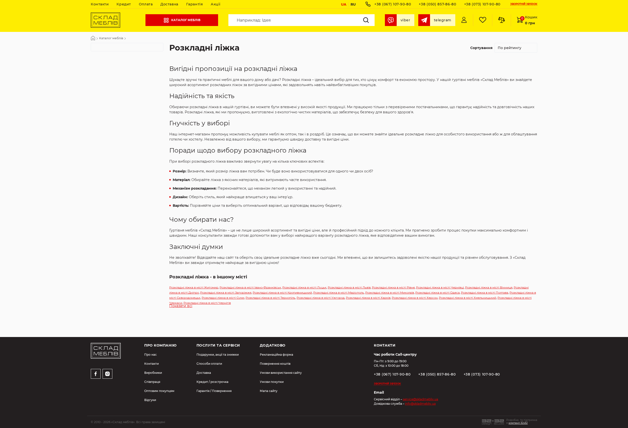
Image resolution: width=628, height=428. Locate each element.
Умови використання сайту (281, 373)
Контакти (100, 4)
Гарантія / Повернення (214, 391)
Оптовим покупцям (159, 391)
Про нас (150, 354)
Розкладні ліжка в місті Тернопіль (270, 297)
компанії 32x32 (518, 423)
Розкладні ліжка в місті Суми (223, 297)
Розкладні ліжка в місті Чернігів (207, 303)
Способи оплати (209, 363)
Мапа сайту (268, 391)
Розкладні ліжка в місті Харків (368, 297)
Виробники (153, 373)
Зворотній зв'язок (523, 4)
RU (353, 4)
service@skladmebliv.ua (420, 399)
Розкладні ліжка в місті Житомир (193, 287)
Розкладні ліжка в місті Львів (349, 287)
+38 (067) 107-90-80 (392, 4)
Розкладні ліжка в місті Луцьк (304, 287)
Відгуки (150, 400)
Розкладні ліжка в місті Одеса (437, 292)
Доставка (169, 4)
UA (343, 4)
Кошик (529, 20)
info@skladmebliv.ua (420, 403)
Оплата (146, 4)
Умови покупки (272, 382)
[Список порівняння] (501, 20)
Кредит (124, 4)
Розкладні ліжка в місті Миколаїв (389, 292)
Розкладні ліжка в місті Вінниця (488, 287)
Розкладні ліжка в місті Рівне (393, 287)
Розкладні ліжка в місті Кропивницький (282, 292)
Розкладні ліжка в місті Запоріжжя (225, 292)
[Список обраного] (482, 20)
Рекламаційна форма (276, 354)
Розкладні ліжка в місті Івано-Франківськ (250, 287)
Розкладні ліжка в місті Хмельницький (467, 297)
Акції (216, 4)
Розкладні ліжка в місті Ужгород (321, 297)
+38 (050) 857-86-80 (437, 4)
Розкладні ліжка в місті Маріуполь (338, 292)
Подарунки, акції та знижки (217, 354)
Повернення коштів (275, 363)
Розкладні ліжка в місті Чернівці (440, 287)
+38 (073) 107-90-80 (482, 4)
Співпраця (152, 382)
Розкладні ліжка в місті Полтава (484, 292)
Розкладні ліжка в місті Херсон (415, 297)
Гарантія (194, 4)
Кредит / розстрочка (212, 382)
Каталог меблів (185, 20)
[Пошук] (366, 20)
